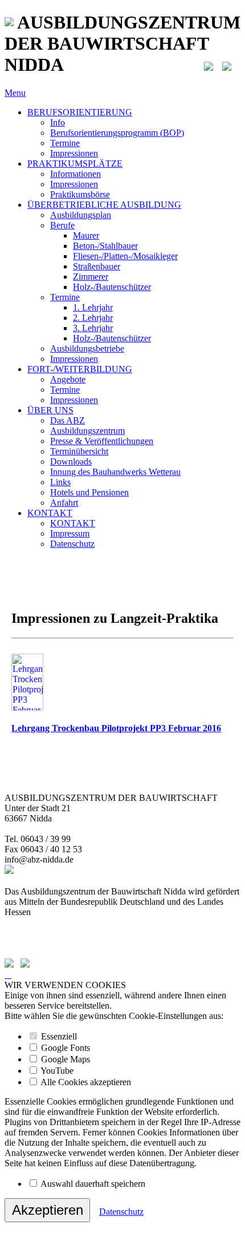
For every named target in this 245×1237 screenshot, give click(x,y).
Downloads (71, 461)
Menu (15, 93)
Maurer (86, 235)
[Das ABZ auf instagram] (226, 64)
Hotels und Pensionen (89, 492)
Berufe (62, 225)
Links (60, 482)
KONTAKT (49, 513)
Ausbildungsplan (80, 215)
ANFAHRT (26, 922)
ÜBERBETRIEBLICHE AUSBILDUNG (104, 204)
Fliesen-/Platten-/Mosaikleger (125, 256)
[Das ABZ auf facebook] (208, 64)
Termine (65, 143)
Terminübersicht (79, 451)
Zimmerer (90, 276)
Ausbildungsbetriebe (87, 348)
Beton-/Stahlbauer (105, 246)
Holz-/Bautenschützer (112, 287)
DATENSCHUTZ (38, 943)
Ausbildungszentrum (87, 431)
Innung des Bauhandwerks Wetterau (115, 472)
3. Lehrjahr (93, 328)
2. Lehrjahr (93, 318)
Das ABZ (67, 420)
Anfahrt (64, 502)
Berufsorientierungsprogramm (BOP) (117, 133)
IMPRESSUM (31, 932)
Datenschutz (72, 544)
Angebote (67, 379)
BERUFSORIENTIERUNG (79, 112)
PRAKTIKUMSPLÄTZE (74, 163)
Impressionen (74, 153)
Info (57, 122)
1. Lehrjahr (93, 307)
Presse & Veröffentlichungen (101, 441)
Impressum (69, 533)
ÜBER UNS (50, 410)
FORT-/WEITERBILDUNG (79, 369)
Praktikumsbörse (80, 194)
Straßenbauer (96, 266)
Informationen (75, 174)
